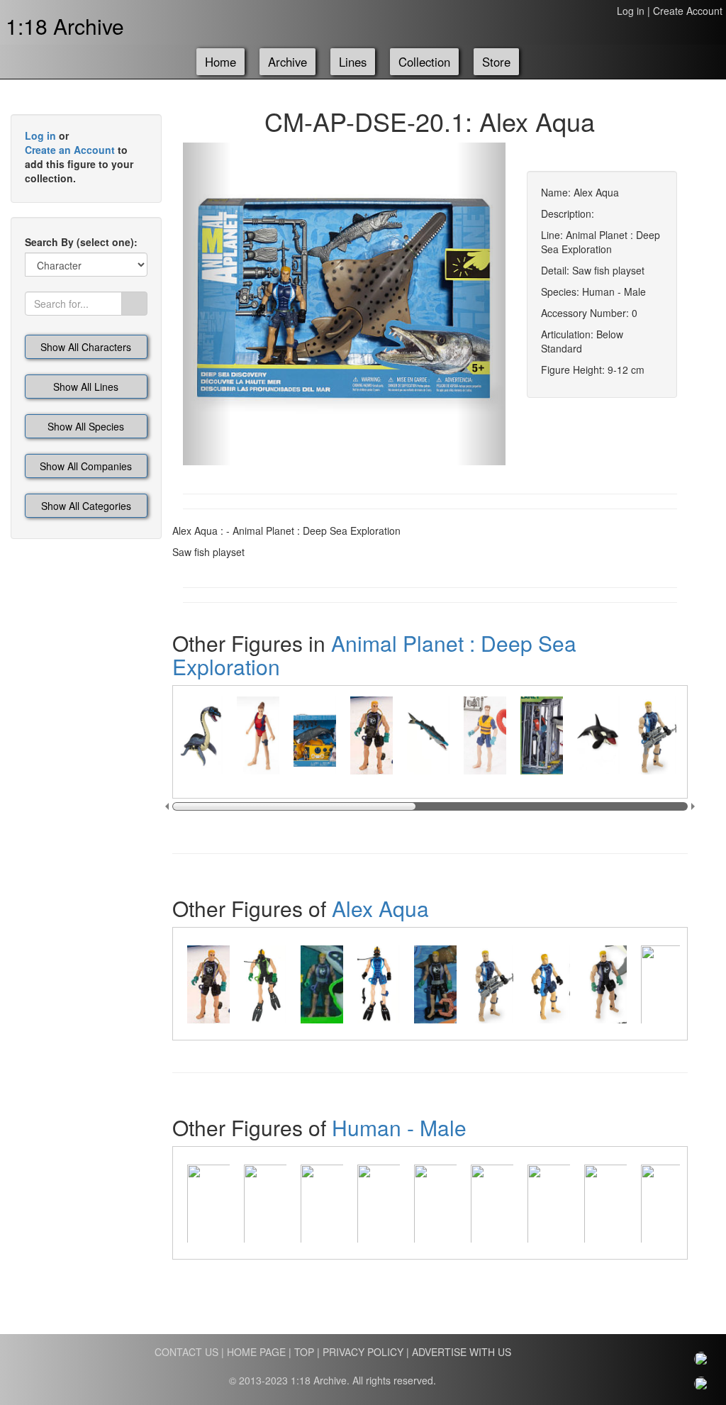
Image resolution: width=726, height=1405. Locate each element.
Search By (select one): (81, 242)
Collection (424, 61)
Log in (630, 11)
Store (496, 61)
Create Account (687, 11)
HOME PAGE (256, 1352)
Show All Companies (86, 466)
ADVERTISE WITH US (461, 1352)
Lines (353, 61)
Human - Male (399, 1127)
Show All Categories (86, 506)
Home (220, 61)
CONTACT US (186, 1352)
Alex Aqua (380, 908)
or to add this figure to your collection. (79, 156)
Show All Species (86, 426)
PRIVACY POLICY (363, 1352)
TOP (304, 1352)
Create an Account (70, 150)
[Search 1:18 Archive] (134, 303)
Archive (287, 61)
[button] (207, 304)
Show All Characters (85, 347)
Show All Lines (85, 386)
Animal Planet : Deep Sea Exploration (374, 655)
